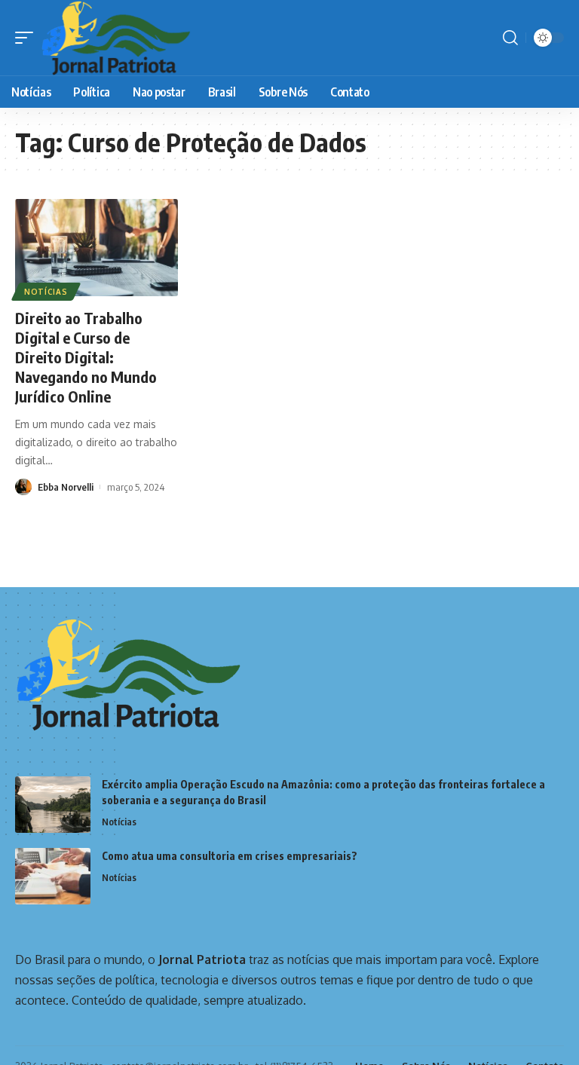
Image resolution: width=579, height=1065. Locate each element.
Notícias (46, 291)
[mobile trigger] (28, 37)
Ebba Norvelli (65, 487)
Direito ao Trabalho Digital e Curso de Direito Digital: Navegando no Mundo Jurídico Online (86, 356)
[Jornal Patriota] (116, 37)
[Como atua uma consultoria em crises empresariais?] (52, 876)
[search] (510, 37)
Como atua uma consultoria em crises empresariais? (229, 855)
